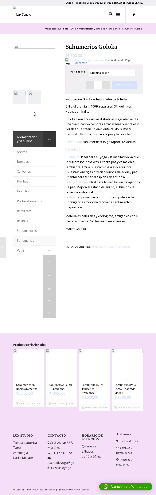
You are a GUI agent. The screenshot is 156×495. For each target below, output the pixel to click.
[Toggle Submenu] (49, 139)
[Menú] (118, 14)
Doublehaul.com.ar (79, 489)
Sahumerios (124, 246)
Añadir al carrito (124, 84)
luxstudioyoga (60, 468)
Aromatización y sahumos (103, 246)
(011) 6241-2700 (61, 453)
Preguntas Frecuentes (124, 462)
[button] (125, 486)
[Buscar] (109, 14)
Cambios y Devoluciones (124, 450)
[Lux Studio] (22, 14)
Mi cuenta (125, 434)
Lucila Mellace (23, 458)
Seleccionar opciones (30, 403)
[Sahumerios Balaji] (153, 247)
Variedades (77, 71)
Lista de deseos (129, 441)
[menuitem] (109, 14)
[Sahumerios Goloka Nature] (3, 247)
